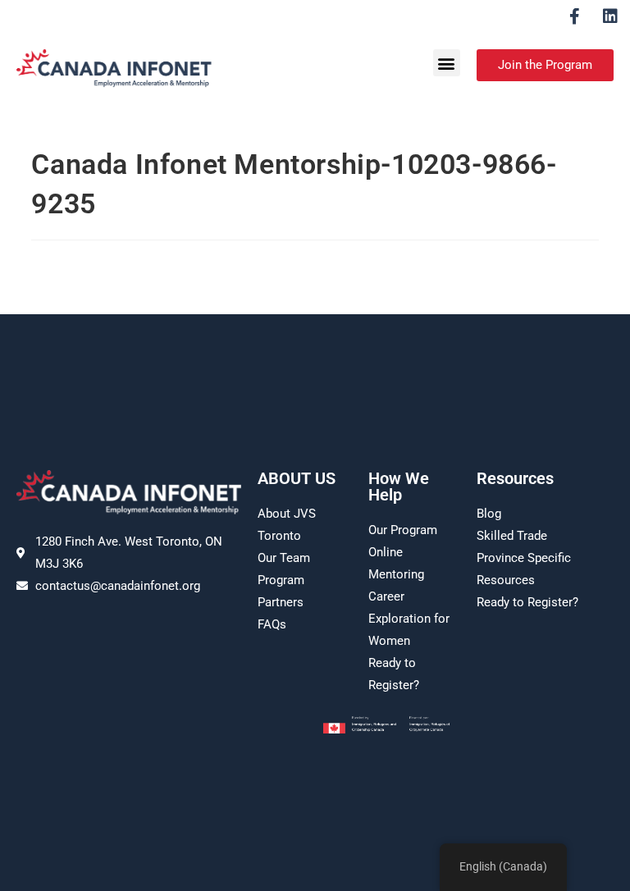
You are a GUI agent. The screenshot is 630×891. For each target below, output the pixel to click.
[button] (446, 62)
